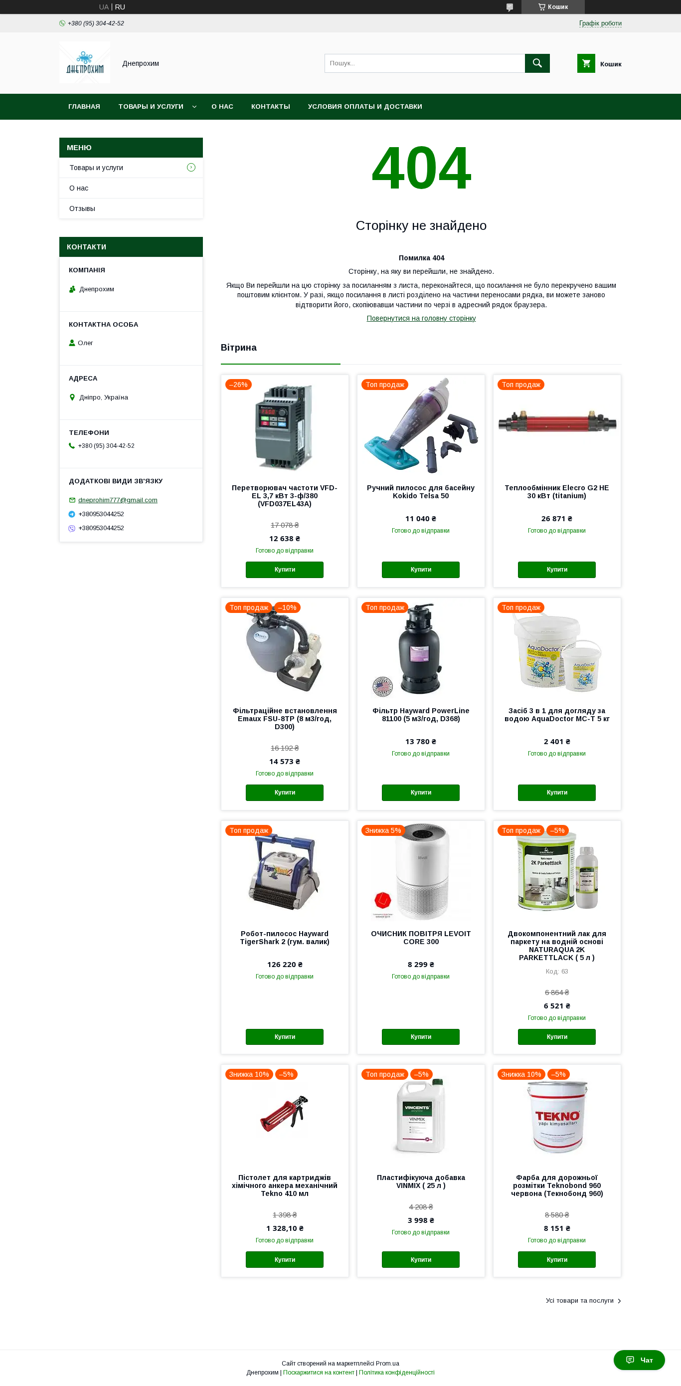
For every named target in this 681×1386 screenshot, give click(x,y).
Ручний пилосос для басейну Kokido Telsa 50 (421, 492)
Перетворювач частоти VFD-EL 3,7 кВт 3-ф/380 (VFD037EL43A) (285, 496)
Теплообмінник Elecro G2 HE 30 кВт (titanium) (557, 492)
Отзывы (82, 208)
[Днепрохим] (84, 81)
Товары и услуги (150, 106)
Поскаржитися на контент (318, 1372)
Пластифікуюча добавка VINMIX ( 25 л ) (421, 1181)
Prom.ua (387, 1363)
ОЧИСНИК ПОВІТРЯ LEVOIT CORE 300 (421, 938)
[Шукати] (537, 63)
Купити (285, 569)
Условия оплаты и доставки (365, 106)
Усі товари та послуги (580, 1300)
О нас (222, 106)
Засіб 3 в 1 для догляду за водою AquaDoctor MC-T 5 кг (557, 715)
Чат (647, 1360)
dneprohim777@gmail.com (118, 500)
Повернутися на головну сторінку (421, 318)
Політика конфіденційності (397, 1372)
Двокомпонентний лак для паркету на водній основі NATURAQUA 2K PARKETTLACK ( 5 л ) (557, 946)
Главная (84, 106)
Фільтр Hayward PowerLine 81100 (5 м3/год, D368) (421, 715)
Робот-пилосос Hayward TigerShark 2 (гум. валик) (285, 938)
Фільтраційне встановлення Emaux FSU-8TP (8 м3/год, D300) (285, 719)
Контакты (270, 106)
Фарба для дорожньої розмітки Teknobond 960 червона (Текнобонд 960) (557, 1185)
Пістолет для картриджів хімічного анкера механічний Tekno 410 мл (285, 1185)
